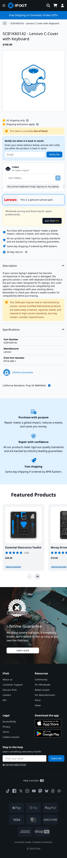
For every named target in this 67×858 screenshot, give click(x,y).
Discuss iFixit (10, 689)
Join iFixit (52, 220)
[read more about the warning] (49, 385)
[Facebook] (14, 791)
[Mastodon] (40, 791)
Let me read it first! (16, 764)
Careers (7, 695)
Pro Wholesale (42, 684)
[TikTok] (8, 791)
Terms (6, 731)
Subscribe (56, 758)
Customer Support (13, 684)
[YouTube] (34, 791)
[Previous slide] (30, 576)
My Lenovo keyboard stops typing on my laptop (33, 186)
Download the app (47, 715)
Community (41, 679)
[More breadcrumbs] (5, 23)
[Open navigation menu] (4, 5)
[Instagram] (27, 791)
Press (38, 700)
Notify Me (54, 154)
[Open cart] (55, 5)
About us (7, 679)
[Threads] (53, 791)
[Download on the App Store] (48, 723)
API (4, 700)
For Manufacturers (45, 695)
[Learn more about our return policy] (26, 252)
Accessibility (9, 721)
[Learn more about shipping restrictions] (27, 120)
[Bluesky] (46, 791)
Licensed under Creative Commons (33, 842)
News (38, 705)
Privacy (6, 726)
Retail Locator (42, 689)
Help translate (31, 780)
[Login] (62, 5)
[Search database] (48, 5)
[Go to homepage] (19, 5)
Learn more (23, 650)
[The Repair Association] (59, 791)
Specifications (11, 329)
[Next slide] (37, 576)
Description (10, 266)
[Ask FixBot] (57, 178)
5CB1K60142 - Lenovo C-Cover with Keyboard (34, 23)
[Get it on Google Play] (48, 733)
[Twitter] (21, 791)
